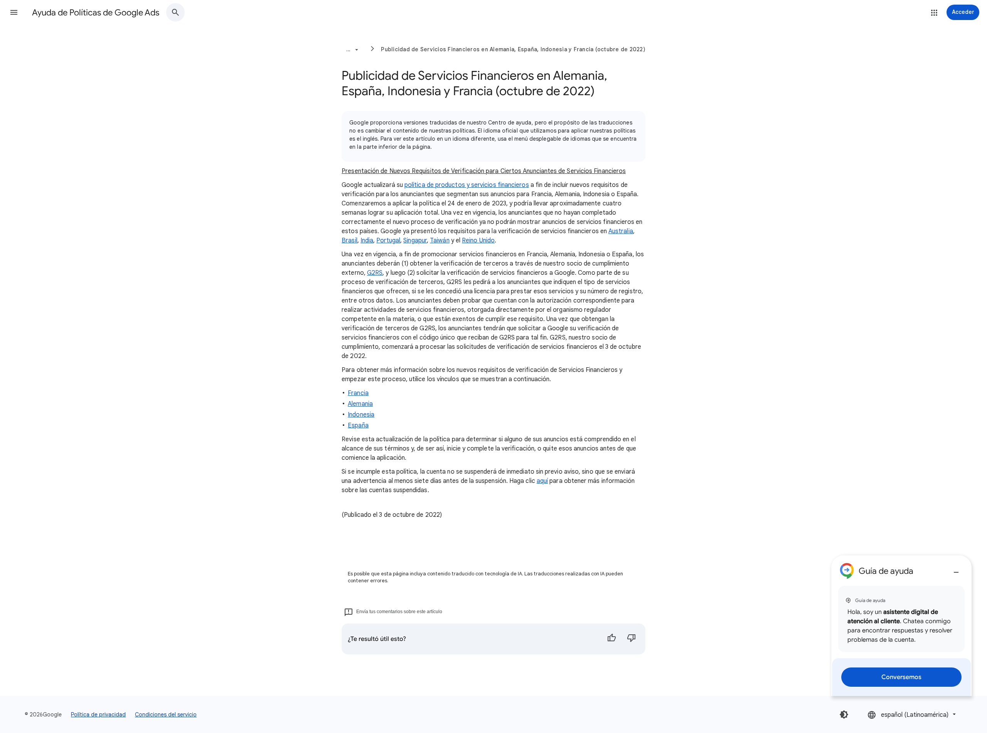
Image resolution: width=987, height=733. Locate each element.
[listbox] (912, 714)
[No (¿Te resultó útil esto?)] (631, 639)
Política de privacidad (98, 714)
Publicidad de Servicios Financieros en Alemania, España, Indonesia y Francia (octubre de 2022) (513, 49)
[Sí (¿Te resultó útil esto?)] (611, 639)
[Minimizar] (956, 569)
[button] (14, 12)
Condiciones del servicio (166, 714)
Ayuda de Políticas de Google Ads (95, 12)
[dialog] (901, 625)
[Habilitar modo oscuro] (844, 714)
